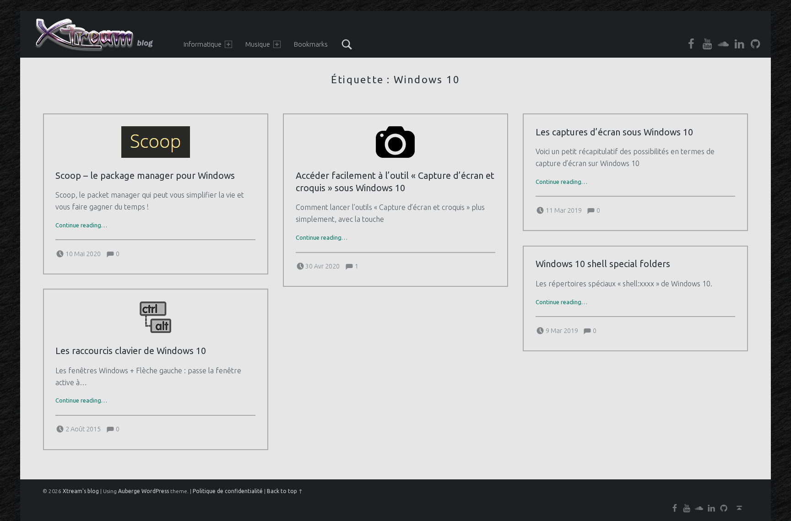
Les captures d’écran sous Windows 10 (614, 132)
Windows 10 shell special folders (603, 264)
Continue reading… (81, 225)
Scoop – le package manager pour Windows (145, 176)
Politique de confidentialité (228, 491)
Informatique (203, 44)
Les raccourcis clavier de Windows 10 (130, 351)
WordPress (155, 491)
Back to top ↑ (285, 491)
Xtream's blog (81, 491)
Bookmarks (311, 44)
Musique (257, 44)
